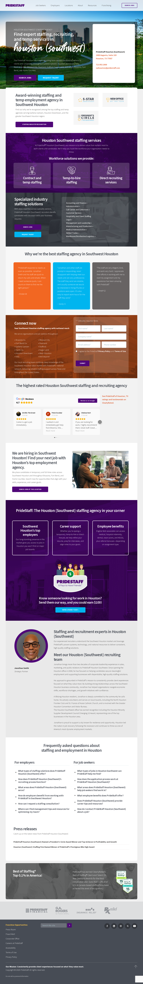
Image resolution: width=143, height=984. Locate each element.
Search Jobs (129, 5)
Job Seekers (40, 5)
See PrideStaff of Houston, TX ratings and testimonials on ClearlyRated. (115, 399)
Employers (55, 5)
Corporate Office (12, 938)
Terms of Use (120, 351)
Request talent (51, 77)
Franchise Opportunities (16, 925)
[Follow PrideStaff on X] (127, 928)
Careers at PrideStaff (14, 943)
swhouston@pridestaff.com (108, 68)
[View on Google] (18, 414)
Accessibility (11, 948)
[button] (13, 422)
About (80, 5)
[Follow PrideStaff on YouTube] (134, 928)
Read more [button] (50, 430)
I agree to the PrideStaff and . (102, 353)
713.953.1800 (101, 64)
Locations (69, 5)
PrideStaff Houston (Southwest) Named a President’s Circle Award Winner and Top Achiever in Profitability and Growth (65, 842)
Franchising (106, 5)
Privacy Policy (104, 351)
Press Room (11, 929)
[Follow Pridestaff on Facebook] (107, 928)
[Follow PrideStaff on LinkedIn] (114, 928)
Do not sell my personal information (17, 976)
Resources (92, 5)
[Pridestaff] (15, 5)
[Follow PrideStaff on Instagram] (121, 928)
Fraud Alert (10, 934)
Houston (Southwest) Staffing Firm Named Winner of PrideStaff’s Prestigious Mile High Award (54, 847)
